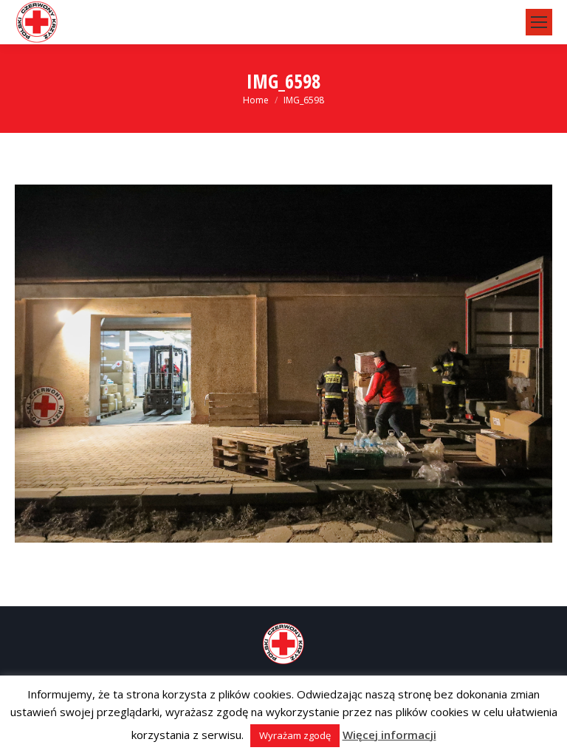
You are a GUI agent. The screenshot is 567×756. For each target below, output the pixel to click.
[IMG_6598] (283, 364)
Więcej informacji (389, 734)
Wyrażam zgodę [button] (295, 735)
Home (256, 100)
